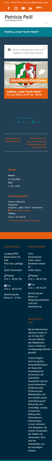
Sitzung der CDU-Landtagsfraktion (14, 140)
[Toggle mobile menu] (46, 22)
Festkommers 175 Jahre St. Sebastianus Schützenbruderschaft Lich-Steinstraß (36, 143)
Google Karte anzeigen (20, 210)
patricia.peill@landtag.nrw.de (35, 2)
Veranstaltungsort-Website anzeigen (24, 220)
